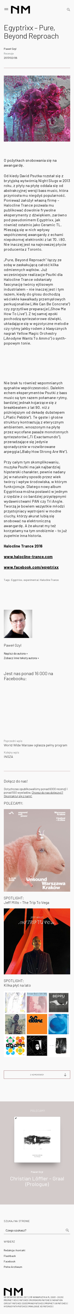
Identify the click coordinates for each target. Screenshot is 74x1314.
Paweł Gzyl (10, 48)
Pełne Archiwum (13, 1266)
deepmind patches (34, 1303)
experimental (31, 579)
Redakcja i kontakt (14, 1250)
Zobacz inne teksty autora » (21, 658)
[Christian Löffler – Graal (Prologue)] (37, 1139)
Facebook (9, 1261)
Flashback (10, 1255)
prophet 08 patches (56, 1303)
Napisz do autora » (16, 653)
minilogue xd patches (40, 1306)
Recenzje (9, 53)
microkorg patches (40, 1300)
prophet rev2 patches (16, 1300)
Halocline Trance (49, 579)
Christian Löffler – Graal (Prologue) (37, 1181)
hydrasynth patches (15, 1306)
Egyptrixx (16, 579)
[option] (37, 1155)
